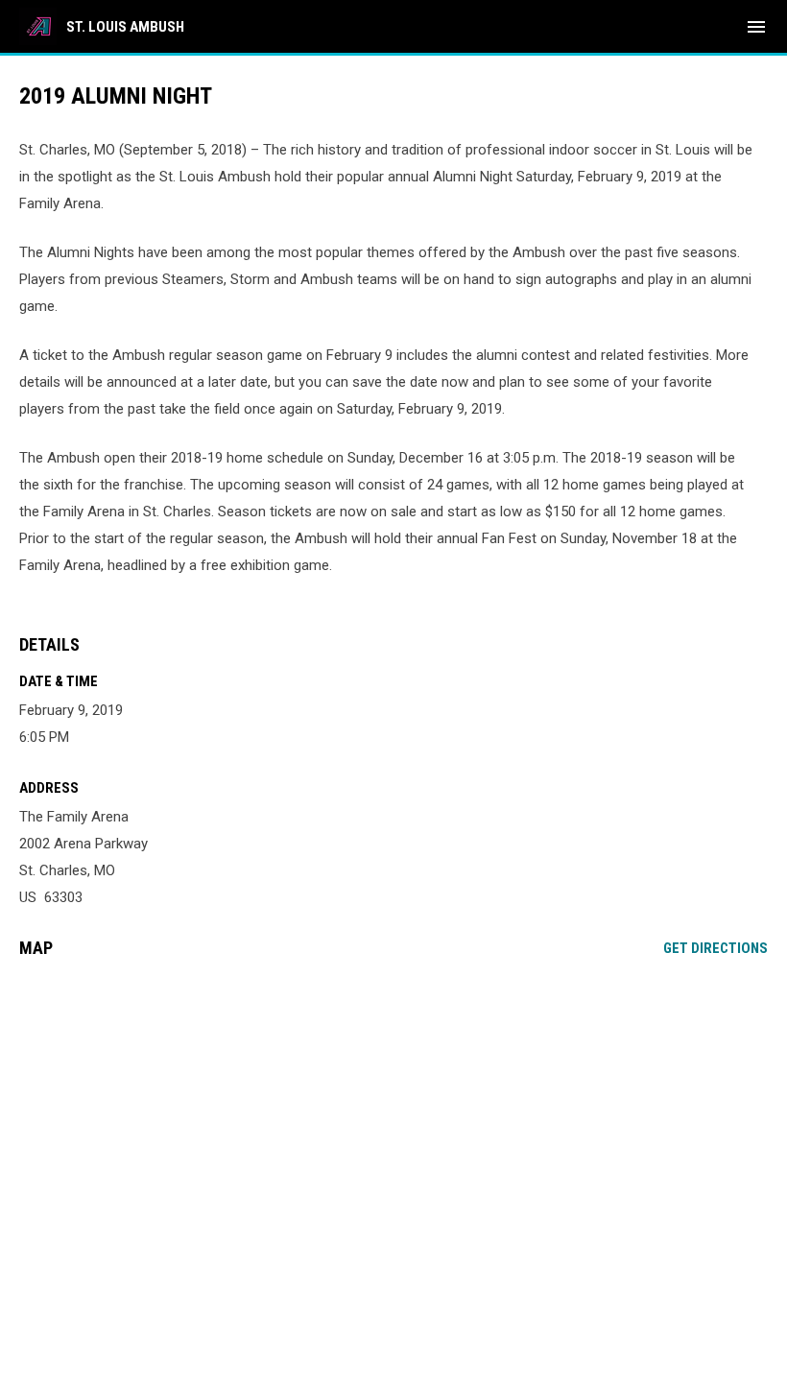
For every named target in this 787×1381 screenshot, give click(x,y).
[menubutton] (756, 26)
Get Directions (715, 948)
